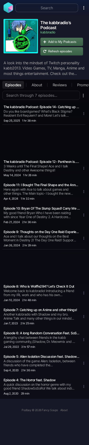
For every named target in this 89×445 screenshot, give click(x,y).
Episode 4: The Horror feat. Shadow (30, 380)
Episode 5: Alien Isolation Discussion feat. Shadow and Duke (42, 356)
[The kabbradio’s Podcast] (21, 38)
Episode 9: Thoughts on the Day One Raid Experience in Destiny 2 (42, 232)
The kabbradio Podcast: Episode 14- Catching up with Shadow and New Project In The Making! (42, 107)
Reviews (60, 85)
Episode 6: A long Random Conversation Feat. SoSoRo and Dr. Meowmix (42, 333)
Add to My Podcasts (62, 42)
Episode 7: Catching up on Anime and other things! (40, 310)
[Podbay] (8, 11)
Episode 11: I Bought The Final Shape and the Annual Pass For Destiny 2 (42, 185)
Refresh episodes (60, 51)
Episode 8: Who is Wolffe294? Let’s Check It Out (39, 286)
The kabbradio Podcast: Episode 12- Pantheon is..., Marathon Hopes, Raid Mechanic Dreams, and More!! (42, 162)
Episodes (13, 85)
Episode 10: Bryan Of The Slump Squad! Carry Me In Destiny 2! (42, 208)
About (37, 85)
